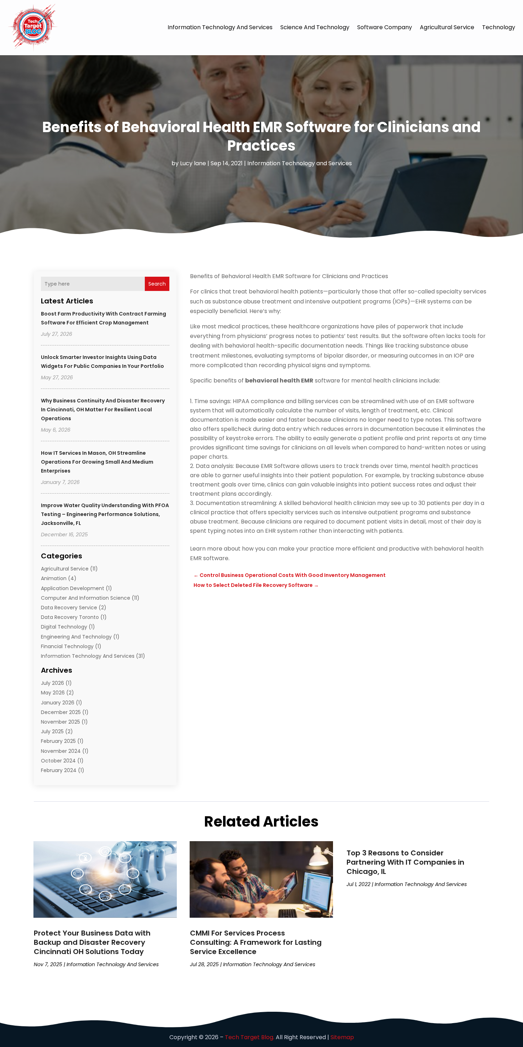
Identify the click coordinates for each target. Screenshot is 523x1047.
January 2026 (57, 702)
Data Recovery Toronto (70, 617)
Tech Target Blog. (249, 1037)
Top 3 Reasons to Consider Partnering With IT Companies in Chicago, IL (405, 862)
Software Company (384, 27)
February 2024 (58, 770)
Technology (498, 27)
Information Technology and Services (220, 27)
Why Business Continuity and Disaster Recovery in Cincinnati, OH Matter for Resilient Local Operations (103, 409)
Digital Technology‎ (64, 626)
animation (54, 578)
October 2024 (58, 760)
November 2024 (61, 751)
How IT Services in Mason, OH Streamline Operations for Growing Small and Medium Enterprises (97, 461)
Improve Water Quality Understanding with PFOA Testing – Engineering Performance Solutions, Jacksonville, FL (105, 514)
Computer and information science (85, 597)
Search (157, 283)
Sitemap (342, 1037)
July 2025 (52, 731)
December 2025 (61, 712)
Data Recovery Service (69, 607)
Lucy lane (193, 163)
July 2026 (52, 683)
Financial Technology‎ (67, 646)
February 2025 (58, 741)
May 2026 (53, 692)
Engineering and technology (76, 636)
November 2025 (60, 721)
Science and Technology (314, 27)
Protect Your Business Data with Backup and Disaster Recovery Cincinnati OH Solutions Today (92, 942)
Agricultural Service (447, 27)
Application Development (72, 588)
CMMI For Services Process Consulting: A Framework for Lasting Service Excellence (256, 942)
